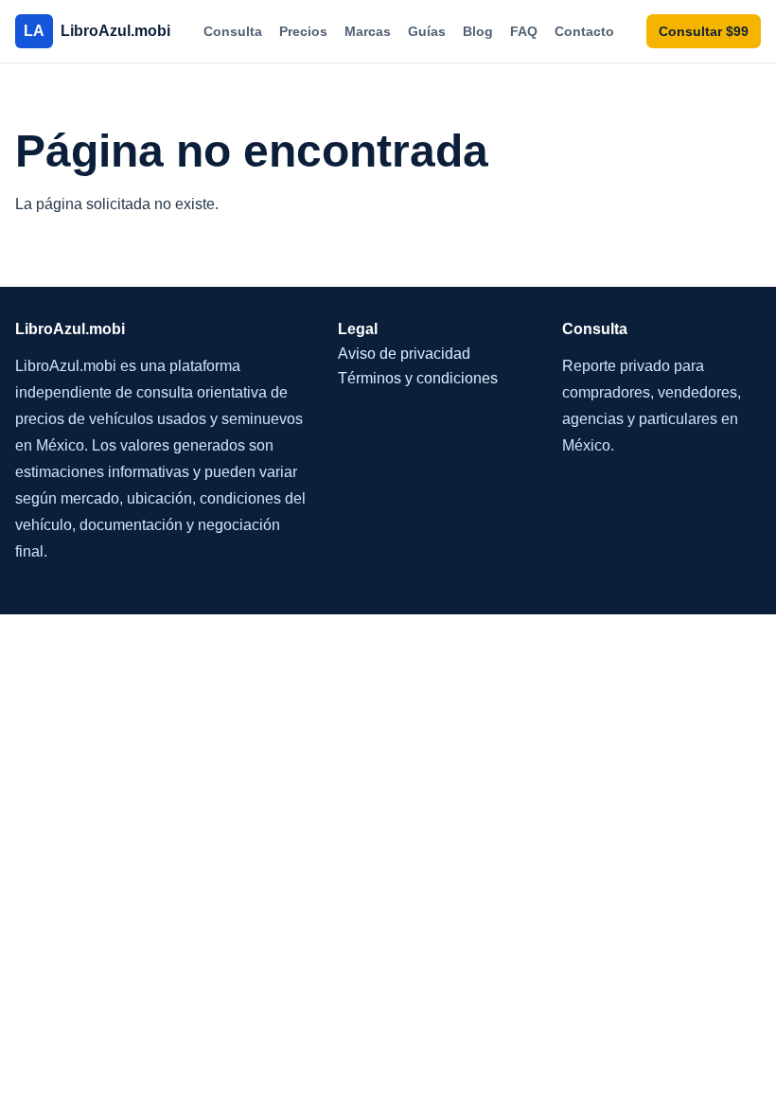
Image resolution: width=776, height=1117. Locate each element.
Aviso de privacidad (404, 354)
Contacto (584, 31)
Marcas (367, 31)
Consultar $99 (704, 31)
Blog (478, 31)
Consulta (232, 31)
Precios (303, 31)
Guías (427, 31)
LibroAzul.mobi (97, 31)
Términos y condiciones (418, 378)
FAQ (524, 31)
